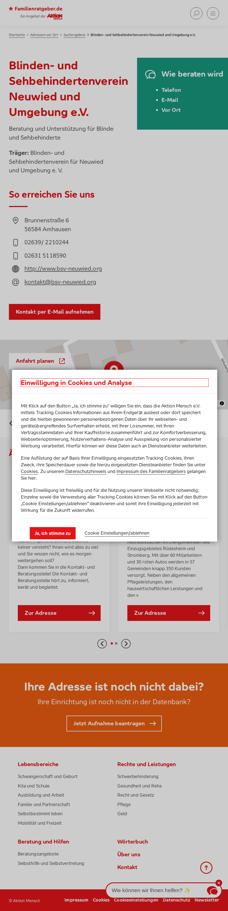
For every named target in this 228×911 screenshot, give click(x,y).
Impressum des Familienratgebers (151, 471)
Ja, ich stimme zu (53, 533)
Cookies (29, 471)
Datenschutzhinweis (85, 471)
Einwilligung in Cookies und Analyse (76, 383)
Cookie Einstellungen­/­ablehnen (117, 533)
